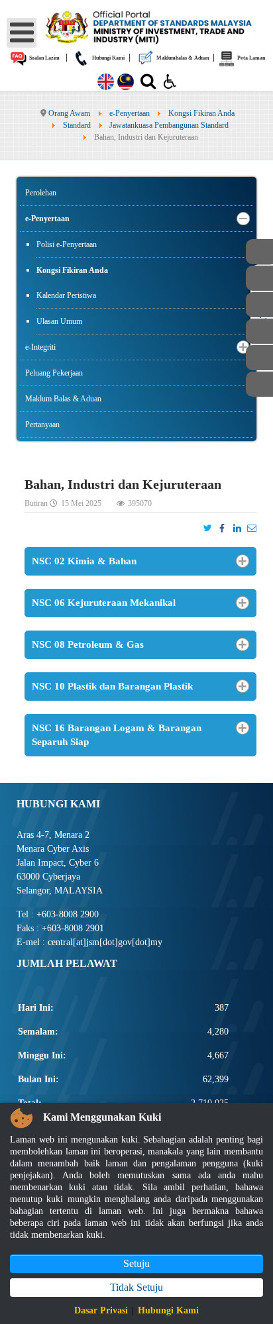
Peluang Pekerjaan (54, 373)
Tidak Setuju (136, 1287)
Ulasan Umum (59, 321)
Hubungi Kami (108, 58)
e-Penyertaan (47, 218)
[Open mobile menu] (21, 33)
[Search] (148, 84)
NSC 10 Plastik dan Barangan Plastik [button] (112, 686)
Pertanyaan (42, 424)
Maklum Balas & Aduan (63, 398)
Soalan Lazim (44, 58)
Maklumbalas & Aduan (182, 58)
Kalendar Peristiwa (66, 295)
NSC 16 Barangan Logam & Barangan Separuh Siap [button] (116, 735)
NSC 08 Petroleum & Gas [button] (88, 644)
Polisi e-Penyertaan (66, 244)
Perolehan (40, 192)
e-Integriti (40, 347)
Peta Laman (250, 58)
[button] (243, 219)
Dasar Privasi (101, 1310)
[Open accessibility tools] (170, 80)
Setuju (136, 1263)
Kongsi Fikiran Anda (72, 270)
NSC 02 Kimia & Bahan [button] (84, 561)
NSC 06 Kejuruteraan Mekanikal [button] (104, 602)
